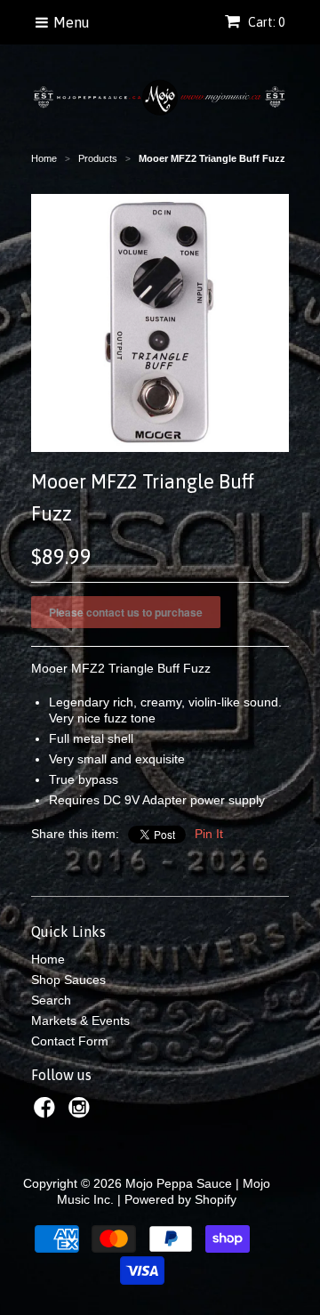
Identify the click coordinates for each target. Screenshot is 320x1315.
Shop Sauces (68, 979)
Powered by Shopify (180, 1199)
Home (48, 959)
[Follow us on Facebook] (47, 1112)
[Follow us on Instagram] (81, 1112)
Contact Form (69, 1041)
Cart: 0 (264, 22)
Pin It (209, 834)
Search (51, 1000)
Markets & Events (80, 1020)
